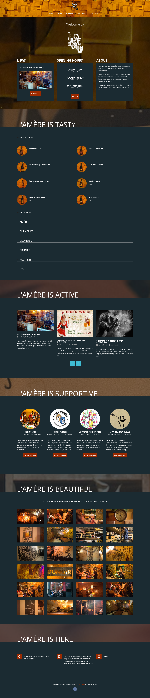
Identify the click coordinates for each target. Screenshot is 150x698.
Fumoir (52, 502)
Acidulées (26, 137)
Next (78, 363)
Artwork (94, 502)
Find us (75, 96)
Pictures (82, 13)
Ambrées (25, 212)
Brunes (24, 250)
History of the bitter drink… (32, 68)
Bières (104, 502)
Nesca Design (80, 684)
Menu (50, 13)
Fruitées (25, 259)
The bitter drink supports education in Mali (35, 341)
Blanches (26, 231)
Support (70, 13)
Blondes (25, 241)
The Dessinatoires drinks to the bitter (113, 334)
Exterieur (75, 502)
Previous (72, 363)
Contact (94, 13)
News (59, 13)
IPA (21, 269)
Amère (23, 222)
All (44, 502)
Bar (85, 502)
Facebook (75, 688)
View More (35, 93)
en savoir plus (30, 455)
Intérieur (63, 502)
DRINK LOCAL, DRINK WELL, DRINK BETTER (73, 334)
